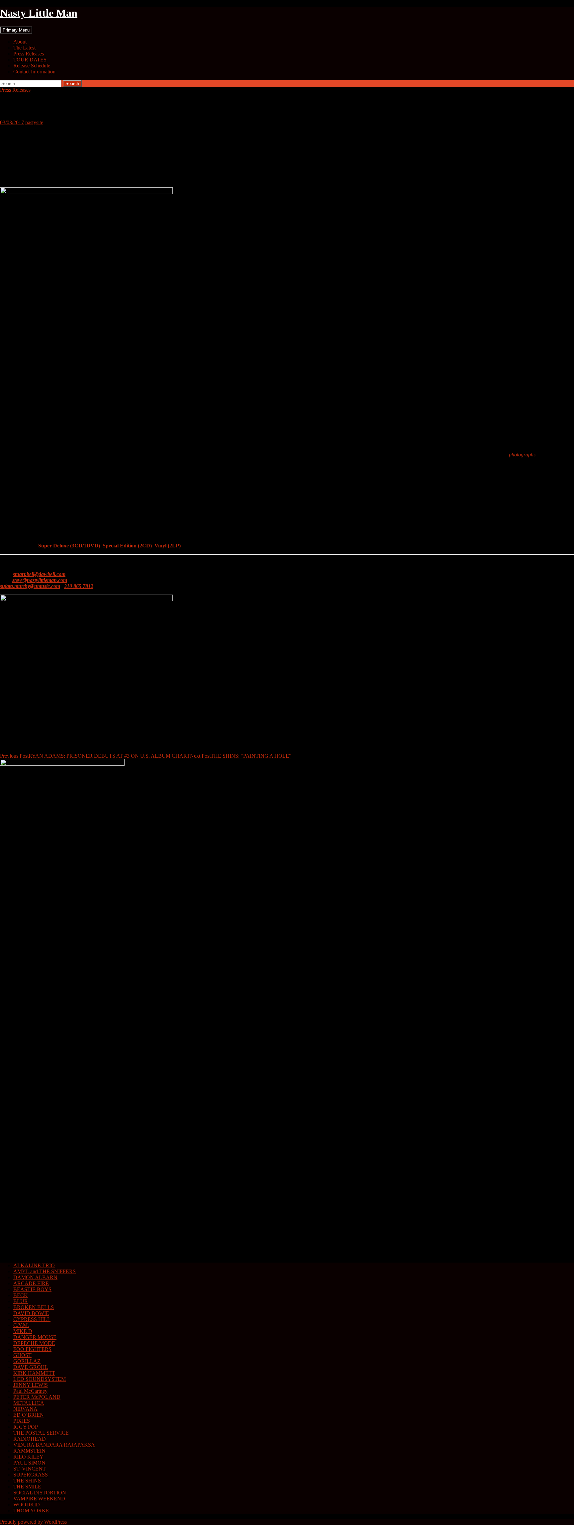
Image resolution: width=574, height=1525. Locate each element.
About (20, 42)
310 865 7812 (78, 586)
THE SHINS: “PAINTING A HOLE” (240, 756)
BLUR (20, 1301)
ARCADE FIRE (31, 1283)
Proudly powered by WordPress (33, 1522)
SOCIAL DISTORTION (39, 1492)
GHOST (22, 1355)
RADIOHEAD (29, 1439)
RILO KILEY (28, 1457)
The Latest (24, 47)
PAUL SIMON (29, 1463)
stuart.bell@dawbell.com (39, 574)
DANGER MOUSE (34, 1337)
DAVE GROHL (30, 1367)
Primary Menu (16, 30)
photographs (522, 454)
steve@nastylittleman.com (39, 580)
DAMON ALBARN (35, 1277)
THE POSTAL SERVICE (41, 1433)
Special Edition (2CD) (127, 545)
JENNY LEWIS (30, 1385)
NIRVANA (25, 1409)
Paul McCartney (30, 1391)
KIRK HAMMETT (34, 1373)
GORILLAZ (27, 1361)
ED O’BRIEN (28, 1415)
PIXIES (21, 1421)
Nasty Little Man (38, 13)
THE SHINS (27, 1480)
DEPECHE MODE (34, 1343)
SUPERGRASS (30, 1474)
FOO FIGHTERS (32, 1349)
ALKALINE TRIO (34, 1265)
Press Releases (28, 53)
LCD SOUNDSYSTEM (39, 1379)
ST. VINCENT (29, 1469)
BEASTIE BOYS (32, 1289)
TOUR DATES (30, 59)
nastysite (34, 122)
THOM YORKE (31, 1510)
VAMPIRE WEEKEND (39, 1498)
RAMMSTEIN (29, 1451)
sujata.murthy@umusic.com (30, 586)
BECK (20, 1295)
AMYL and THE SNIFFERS (44, 1271)
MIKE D (22, 1331)
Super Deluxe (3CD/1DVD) (69, 545)
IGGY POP (25, 1427)
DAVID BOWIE (31, 1313)
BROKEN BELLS (33, 1307)
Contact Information (34, 71)
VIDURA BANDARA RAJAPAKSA (54, 1445)
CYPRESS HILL (31, 1319)
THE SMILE (27, 1486)
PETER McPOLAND (36, 1397)
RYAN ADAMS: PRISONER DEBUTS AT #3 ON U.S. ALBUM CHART (95, 756)
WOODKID (26, 1504)
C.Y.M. (21, 1325)
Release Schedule (31, 65)
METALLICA (28, 1403)
